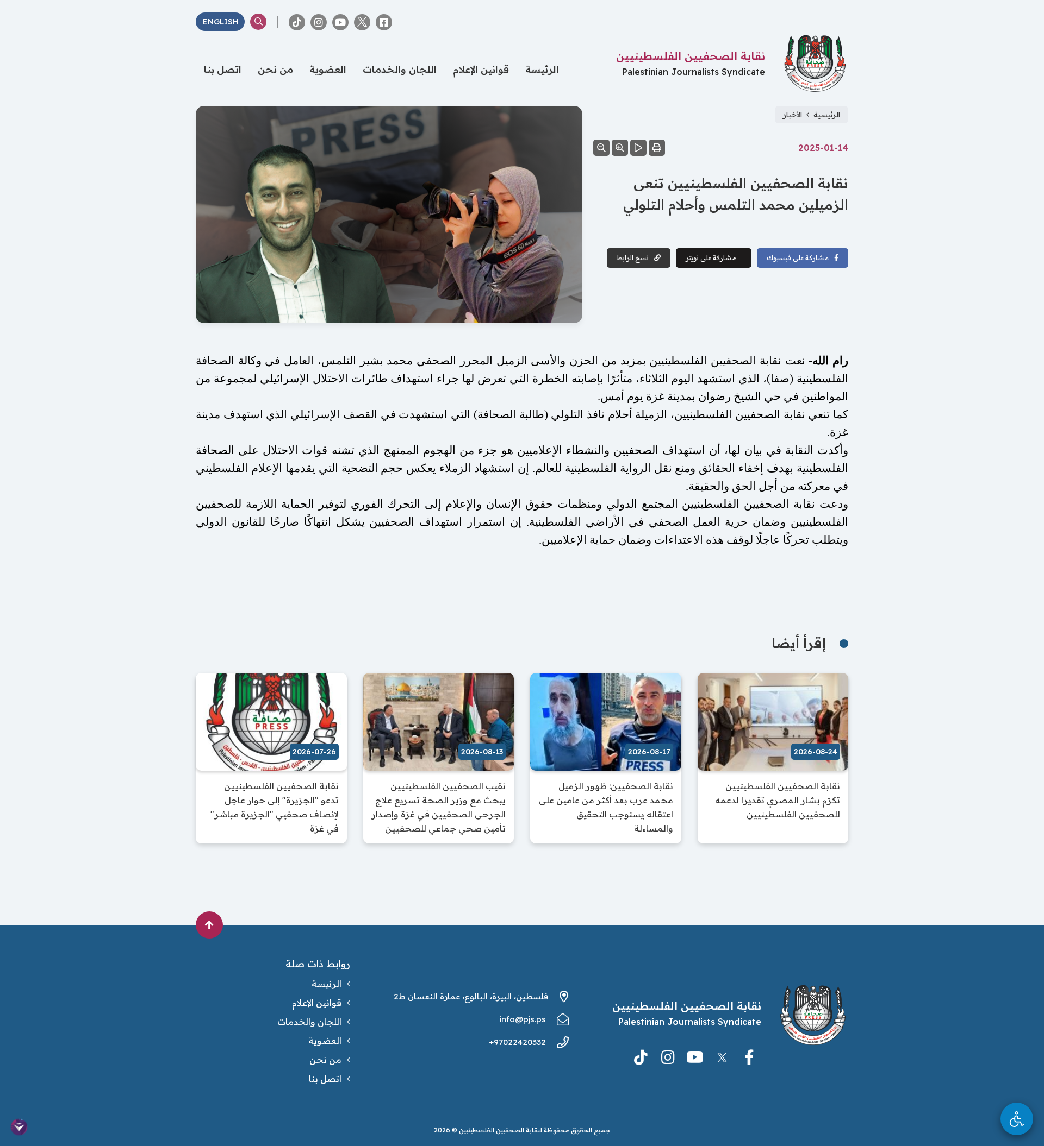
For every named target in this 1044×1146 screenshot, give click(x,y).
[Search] (258, 22)
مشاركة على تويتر (711, 258)
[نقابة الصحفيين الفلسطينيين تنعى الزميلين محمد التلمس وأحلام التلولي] (389, 215)
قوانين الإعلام (481, 69)
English (220, 22)
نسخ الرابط (633, 258)
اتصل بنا (222, 69)
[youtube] (340, 22)
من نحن (275, 69)
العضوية (327, 69)
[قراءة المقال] (638, 148)
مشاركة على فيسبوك (798, 258)
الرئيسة (542, 69)
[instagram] (318, 22)
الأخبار (792, 114)
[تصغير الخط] (601, 148)
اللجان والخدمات (400, 69)
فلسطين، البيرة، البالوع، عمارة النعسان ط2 (471, 996)
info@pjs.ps (522, 1019)
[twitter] (362, 22)
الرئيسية (826, 114)
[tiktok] (297, 22)
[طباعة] (657, 148)
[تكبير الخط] (620, 148)
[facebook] (384, 22)
